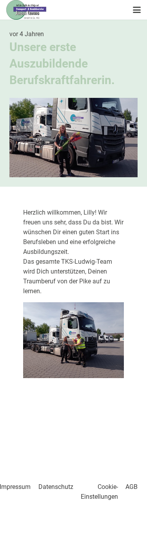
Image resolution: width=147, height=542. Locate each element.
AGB (131, 487)
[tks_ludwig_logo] (26, 10)
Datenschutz (55, 487)
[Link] (73, 432)
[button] (137, 10)
